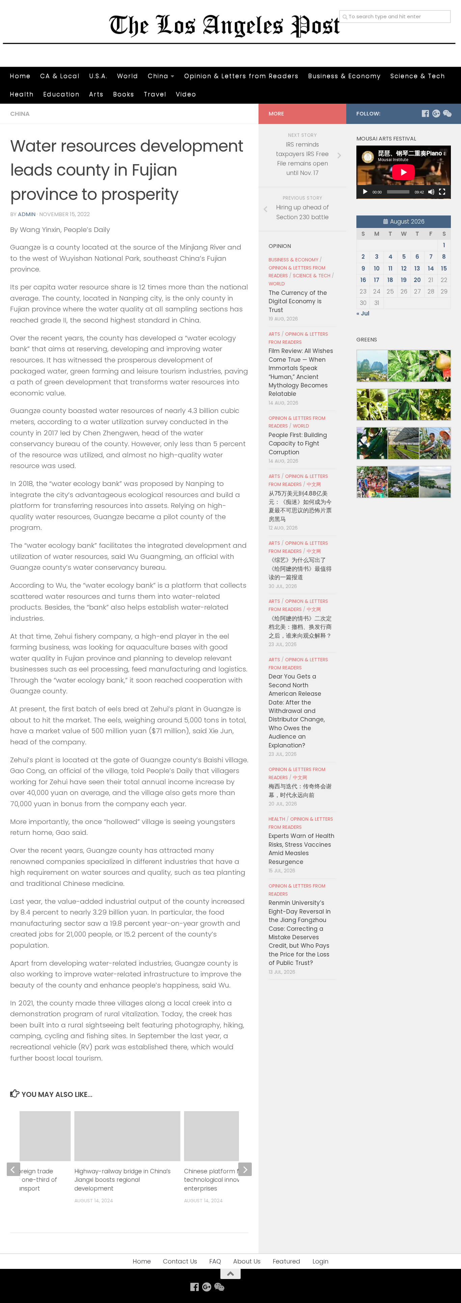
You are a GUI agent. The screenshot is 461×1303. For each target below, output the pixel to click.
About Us (247, 1261)
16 (363, 280)
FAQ (215, 1261)
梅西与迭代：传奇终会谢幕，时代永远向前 (300, 790)
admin (26, 214)
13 (417, 268)
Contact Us (180, 1261)
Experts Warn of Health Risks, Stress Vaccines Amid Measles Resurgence (301, 849)
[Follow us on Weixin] (447, 113)
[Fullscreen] (442, 191)
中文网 (314, 484)
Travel (155, 94)
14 (431, 268)
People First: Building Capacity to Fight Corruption (298, 443)
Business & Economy (344, 76)
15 (444, 268)
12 (404, 268)
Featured (286, 1261)
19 (404, 280)
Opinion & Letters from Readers (241, 76)
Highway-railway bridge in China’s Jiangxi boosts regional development (123, 1180)
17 (376, 280)
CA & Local (60, 76)
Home (20, 76)
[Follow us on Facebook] (425, 113)
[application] (403, 172)
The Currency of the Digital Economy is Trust (298, 301)
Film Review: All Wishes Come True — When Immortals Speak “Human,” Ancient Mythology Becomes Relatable (301, 372)
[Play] (365, 191)
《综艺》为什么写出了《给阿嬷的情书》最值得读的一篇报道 (300, 568)
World (127, 76)
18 (390, 280)
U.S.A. (98, 76)
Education (61, 94)
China (158, 76)
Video (186, 94)
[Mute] (431, 191)
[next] (245, 1169)
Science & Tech (417, 76)
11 (390, 268)
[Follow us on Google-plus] (436, 113)
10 (377, 268)
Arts (96, 94)
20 (417, 280)
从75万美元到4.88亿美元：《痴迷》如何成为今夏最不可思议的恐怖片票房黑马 (300, 506)
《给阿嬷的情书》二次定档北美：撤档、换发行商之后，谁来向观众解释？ (300, 627)
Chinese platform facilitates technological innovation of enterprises (224, 1180)
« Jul (363, 313)
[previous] (13, 1169)
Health (22, 94)
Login (320, 1261)
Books (123, 94)
